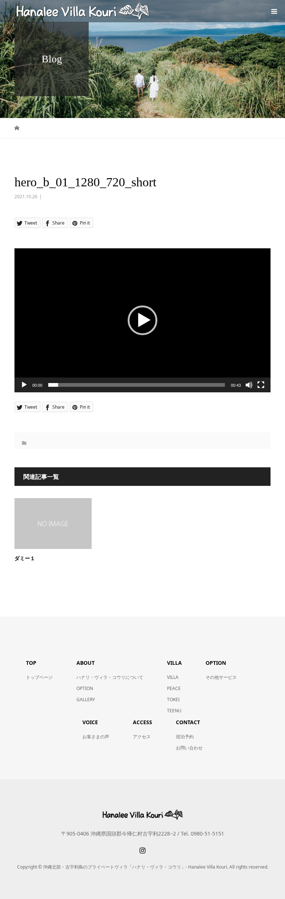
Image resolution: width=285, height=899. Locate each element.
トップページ (39, 677)
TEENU (174, 710)
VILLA (172, 677)
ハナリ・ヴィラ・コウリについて (109, 677)
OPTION (84, 688)
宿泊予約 (185, 736)
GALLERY (85, 699)
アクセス (142, 736)
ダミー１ (24, 558)
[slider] (136, 385)
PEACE (174, 688)
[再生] (24, 385)
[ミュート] (249, 385)
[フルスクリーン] (261, 385)
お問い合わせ (189, 748)
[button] (142, 320)
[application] (142, 320)
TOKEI (173, 699)
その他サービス (221, 677)
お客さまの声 (95, 736)
